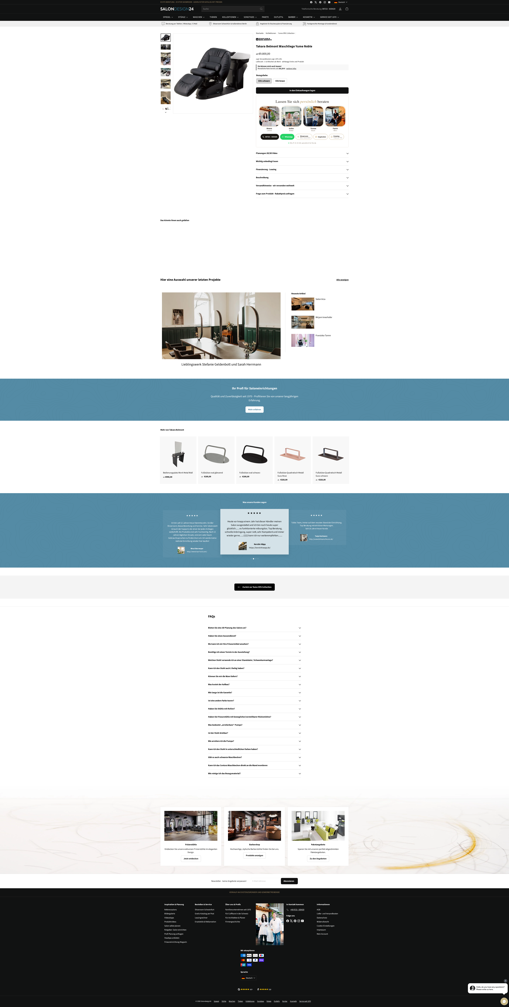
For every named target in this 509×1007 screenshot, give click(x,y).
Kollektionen (229, 17)
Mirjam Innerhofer (324, 317)
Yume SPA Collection (286, 33)
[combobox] (232, 9)
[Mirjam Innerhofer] (302, 322)
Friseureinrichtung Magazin (175, 942)
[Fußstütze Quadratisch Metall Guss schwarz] (331, 460)
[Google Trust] (245, 989)
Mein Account (322, 934)
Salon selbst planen (172, 925)
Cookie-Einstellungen (325, 925)
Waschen (197, 17)
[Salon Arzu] (302, 304)
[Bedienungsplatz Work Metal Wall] (178, 458)
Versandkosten (265, 59)
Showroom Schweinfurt (204, 909)
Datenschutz (322, 917)
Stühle (182, 17)
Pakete (265, 17)
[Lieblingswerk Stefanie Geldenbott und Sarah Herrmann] (221, 325)
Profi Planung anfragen (173, 934)
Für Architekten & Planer (235, 917)
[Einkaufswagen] (347, 9)
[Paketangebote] (318, 826)
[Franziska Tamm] (302, 340)
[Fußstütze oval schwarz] (254, 458)
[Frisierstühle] (190, 826)
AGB (318, 909)
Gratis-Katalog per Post (204, 913)
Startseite (260, 33)
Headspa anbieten (171, 938)
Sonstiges (249, 17)
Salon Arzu (320, 299)
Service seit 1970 (328, 17)
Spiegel (167, 17)
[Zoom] (213, 73)
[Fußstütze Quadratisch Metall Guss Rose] (292, 460)
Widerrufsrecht (323, 921)
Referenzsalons (170, 909)
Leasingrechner (201, 917)
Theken (213, 17)
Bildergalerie (169, 913)
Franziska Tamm (323, 335)
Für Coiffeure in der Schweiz (236, 913)
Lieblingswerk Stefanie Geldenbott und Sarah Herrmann (221, 364)
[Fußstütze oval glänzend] (216, 458)
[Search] (261, 9)
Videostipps (169, 917)
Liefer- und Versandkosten (327, 913)
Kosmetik (308, 17)
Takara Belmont (176, 429)
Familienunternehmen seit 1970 (238, 909)
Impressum (321, 929)
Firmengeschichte (232, 921)
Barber (292, 17)
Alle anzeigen (342, 279)
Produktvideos (170, 921)
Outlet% (278, 17)
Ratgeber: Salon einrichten (175, 929)
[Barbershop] (254, 826)
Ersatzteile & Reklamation (205, 921)
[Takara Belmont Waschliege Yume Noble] (175, 248)
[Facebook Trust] (264, 989)
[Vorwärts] (165, 111)
